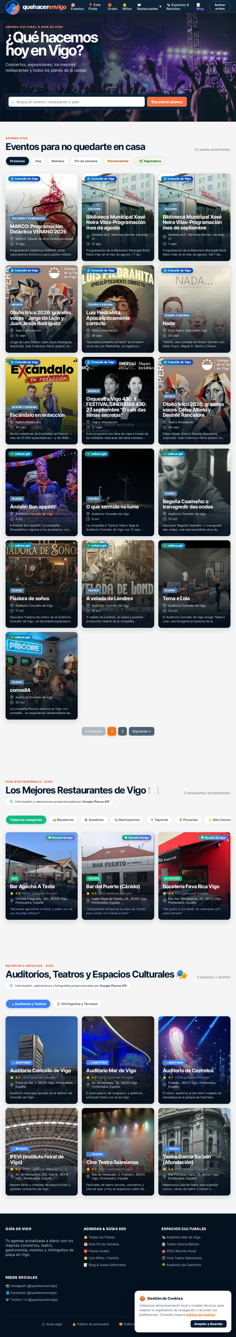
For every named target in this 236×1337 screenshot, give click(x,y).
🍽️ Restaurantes (149, 7)
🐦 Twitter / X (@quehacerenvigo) (32, 1300)
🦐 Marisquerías (127, 820)
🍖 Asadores (94, 820)
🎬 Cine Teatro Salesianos (182, 1258)
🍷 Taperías (159, 820)
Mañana (58, 161)
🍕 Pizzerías (188, 820)
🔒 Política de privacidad (90, 1324)
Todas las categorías (26, 820)
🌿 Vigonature (150, 161)
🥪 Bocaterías (63, 820)
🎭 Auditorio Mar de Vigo (181, 1237)
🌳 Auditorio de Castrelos (181, 1265)
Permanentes (118, 161)
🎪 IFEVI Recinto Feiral (179, 1251)
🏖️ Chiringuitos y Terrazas (77, 1004)
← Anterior (93, 731)
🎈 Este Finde (94, 7)
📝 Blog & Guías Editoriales (105, 1265)
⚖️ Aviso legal (51, 1324)
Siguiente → (141, 731)
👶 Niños (127, 7)
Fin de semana (86, 161)
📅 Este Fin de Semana (101, 1244)
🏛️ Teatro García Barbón (180, 1244)
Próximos (17, 161)
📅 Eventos (77, 7)
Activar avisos (220, 6)
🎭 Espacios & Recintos (177, 7)
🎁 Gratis (113, 7)
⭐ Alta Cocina (219, 820)
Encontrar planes (167, 102)
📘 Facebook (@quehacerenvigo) (31, 1293)
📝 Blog (200, 7)
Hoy (38, 161)
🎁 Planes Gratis (96, 1251)
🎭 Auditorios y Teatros (28, 1004)
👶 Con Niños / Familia (101, 1258)
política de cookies (200, 1314)
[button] (42, 217)
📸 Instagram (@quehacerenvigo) (31, 1286)
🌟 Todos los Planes (99, 1237)
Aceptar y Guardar (208, 1324)
